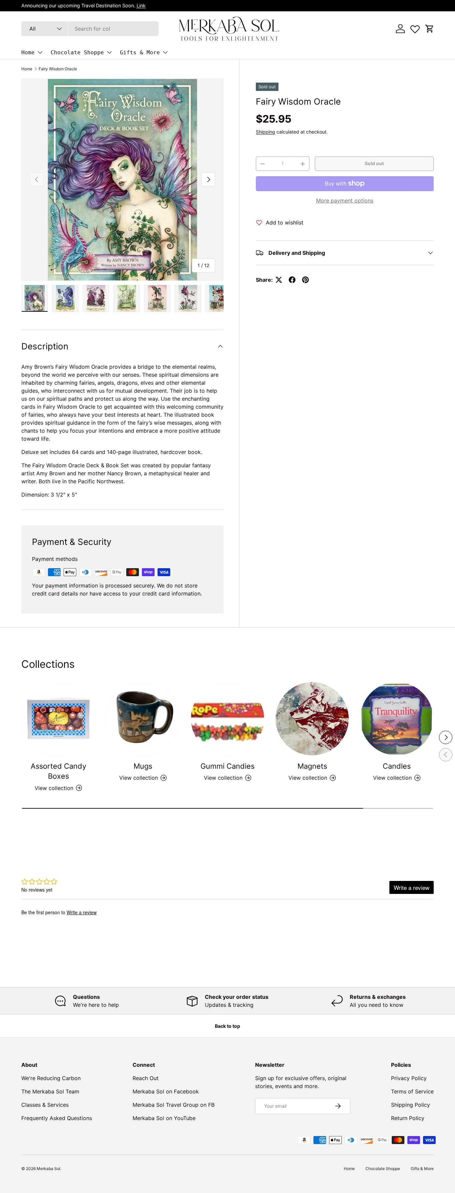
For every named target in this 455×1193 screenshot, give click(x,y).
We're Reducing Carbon (51, 1078)
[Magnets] (312, 718)
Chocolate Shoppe (77, 52)
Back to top (227, 1026)
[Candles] (396, 718)
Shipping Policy (410, 1104)
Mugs (143, 766)
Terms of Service (412, 1091)
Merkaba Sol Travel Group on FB (174, 1104)
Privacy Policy (409, 1078)
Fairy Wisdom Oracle (58, 68)
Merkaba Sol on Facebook (166, 1091)
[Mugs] (143, 718)
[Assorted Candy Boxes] (58, 718)
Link (141, 5)
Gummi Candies (227, 766)
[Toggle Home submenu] (40, 52)
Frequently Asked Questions (56, 1118)
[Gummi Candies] (227, 718)
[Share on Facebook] (292, 279)
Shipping (265, 132)
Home (28, 52)
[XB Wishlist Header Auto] (415, 27)
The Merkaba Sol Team (50, 1091)
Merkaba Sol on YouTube (164, 1118)
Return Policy (407, 1118)
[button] (429, 28)
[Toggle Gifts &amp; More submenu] (165, 52)
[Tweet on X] (278, 279)
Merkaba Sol (48, 1168)
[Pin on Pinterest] (305, 279)
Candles (397, 766)
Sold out (374, 163)
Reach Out (146, 1078)
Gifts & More (140, 52)
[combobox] (90, 28)
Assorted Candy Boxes (58, 771)
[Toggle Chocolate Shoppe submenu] (109, 52)
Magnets (312, 766)
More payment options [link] (344, 200)
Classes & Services (45, 1104)
